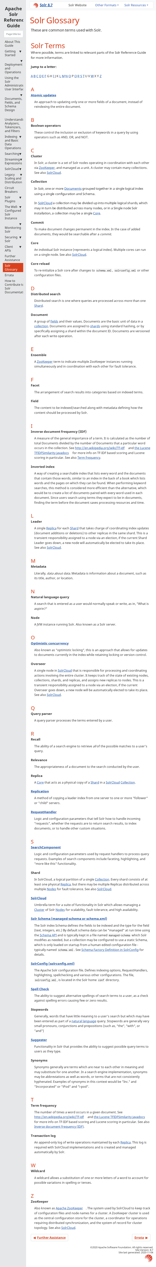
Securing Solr (11, 239)
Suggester (39, 1040)
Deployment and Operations (13, 68)
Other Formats (105, 5)
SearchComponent (46, 847)
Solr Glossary (11, 268)
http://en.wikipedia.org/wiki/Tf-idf (100, 448)
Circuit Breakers (11, 190)
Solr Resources (135, 5)
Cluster (39, 910)
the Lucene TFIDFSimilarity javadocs (119, 1117)
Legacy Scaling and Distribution (13, 178)
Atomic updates (43, 95)
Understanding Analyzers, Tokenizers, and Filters (16, 125)
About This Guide (12, 44)
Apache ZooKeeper (69, 1208)
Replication (40, 791)
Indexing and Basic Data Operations (13, 142)
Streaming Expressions (13, 161)
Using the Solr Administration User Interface (15, 83)
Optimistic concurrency (50, 643)
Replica (51, 528)
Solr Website (77, 5)
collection (41, 326)
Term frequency (88, 458)
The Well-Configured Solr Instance (13, 212)
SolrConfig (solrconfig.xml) (53, 963)
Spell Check (40, 989)
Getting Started (10, 53)
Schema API (48, 935)
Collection (128, 782)
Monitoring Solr (13, 230)
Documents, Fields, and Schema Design (13, 104)
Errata (9, 275)
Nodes (51, 889)
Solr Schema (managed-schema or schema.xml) (69, 918)
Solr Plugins (10, 199)
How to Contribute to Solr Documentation (16, 286)
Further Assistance (12, 258)
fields (54, 321)
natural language (84, 1021)
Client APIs (9, 249)
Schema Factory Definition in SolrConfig (110, 950)
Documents (72, 188)
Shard (38, 306)
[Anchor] (68, 45)
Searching (12, 154)
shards (95, 326)
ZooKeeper (47, 168)
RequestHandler (44, 812)
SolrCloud (12, 169)
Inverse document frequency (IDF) (59, 1127)
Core (96, 213)
